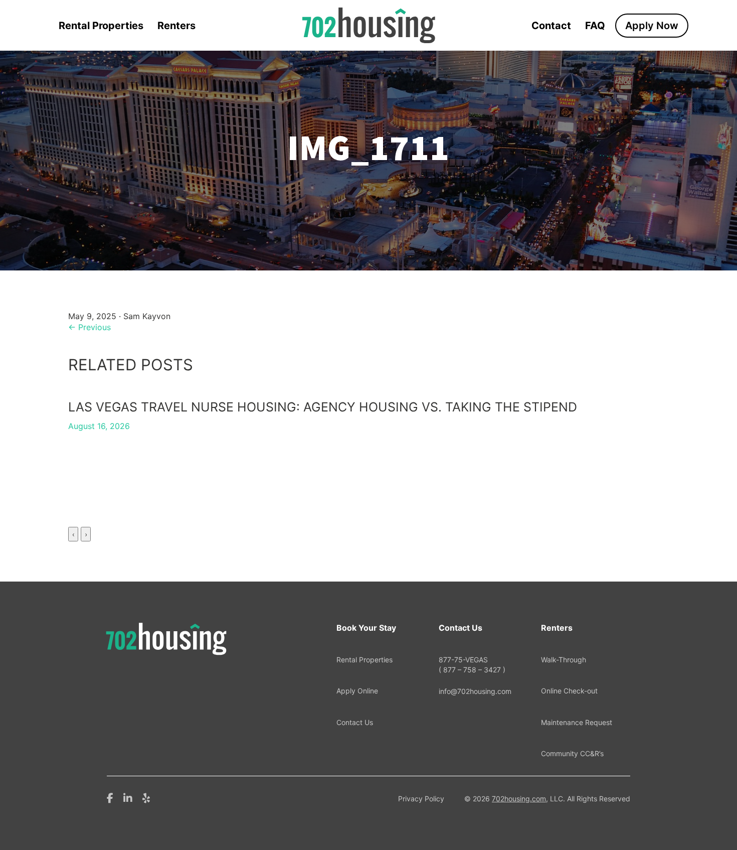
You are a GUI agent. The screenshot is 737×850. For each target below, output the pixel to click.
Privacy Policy (421, 798)
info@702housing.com (475, 691)
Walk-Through (563, 659)
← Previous (89, 327)
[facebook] (110, 797)
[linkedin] (127, 797)
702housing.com (519, 798)
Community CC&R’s (572, 753)
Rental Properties (101, 26)
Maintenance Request (576, 722)
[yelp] (146, 797)
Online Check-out (569, 690)
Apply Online (357, 690)
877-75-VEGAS (472, 664)
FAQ (595, 26)
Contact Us (354, 722)
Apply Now (651, 26)
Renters (176, 26)
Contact (551, 26)
